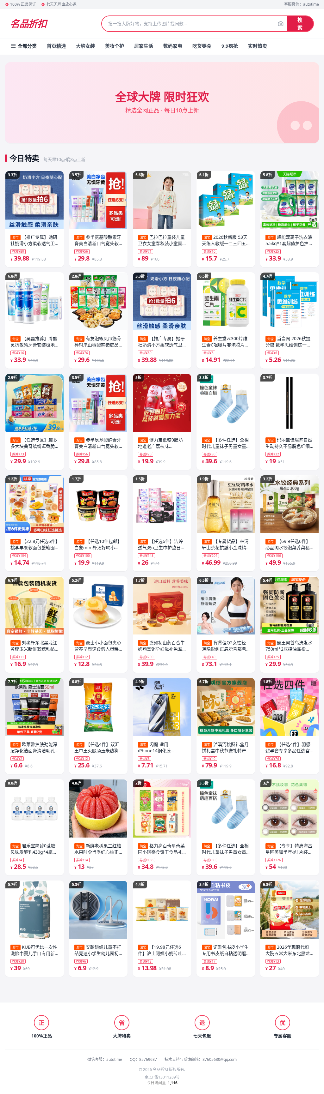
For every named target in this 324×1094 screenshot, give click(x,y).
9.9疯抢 (229, 46)
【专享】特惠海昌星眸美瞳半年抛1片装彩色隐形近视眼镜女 (288, 849)
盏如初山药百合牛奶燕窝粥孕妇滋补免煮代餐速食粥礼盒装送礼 (161, 646)
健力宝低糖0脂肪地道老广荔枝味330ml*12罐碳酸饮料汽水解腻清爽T (161, 443)
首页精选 (56, 46)
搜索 (299, 23)
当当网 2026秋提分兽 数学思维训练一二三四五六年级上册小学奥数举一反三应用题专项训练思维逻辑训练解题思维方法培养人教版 (288, 341)
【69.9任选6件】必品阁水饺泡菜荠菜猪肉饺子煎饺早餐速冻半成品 (287, 544)
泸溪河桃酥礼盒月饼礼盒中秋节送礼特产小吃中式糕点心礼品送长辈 (225, 747)
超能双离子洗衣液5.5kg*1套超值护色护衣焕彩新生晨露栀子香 (289, 240)
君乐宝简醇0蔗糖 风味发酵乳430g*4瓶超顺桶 (33, 849)
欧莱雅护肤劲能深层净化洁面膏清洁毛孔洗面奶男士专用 (33, 747)
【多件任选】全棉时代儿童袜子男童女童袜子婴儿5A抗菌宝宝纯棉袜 (225, 443)
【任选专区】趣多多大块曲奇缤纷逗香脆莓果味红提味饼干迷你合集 (33, 443)
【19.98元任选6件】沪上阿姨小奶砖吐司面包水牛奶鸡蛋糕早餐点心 (160, 950)
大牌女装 (85, 46)
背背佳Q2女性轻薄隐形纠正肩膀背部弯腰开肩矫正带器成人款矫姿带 (224, 646)
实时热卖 (257, 46)
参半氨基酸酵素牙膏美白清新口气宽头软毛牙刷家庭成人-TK (97, 240)
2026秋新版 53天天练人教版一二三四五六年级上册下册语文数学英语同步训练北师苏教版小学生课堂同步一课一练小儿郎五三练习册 (224, 240)
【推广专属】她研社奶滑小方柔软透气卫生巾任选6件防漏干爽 (33, 240)
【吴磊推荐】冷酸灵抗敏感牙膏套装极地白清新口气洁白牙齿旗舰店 (33, 341)
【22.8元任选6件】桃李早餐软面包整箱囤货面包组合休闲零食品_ (34, 544)
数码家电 (172, 46)
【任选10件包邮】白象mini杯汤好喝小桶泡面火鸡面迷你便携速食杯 (98, 544)
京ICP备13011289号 (162, 1077)
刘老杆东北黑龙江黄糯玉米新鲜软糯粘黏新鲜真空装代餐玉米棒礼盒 (33, 646)
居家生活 (143, 46)
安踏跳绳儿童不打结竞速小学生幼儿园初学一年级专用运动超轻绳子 (97, 950)
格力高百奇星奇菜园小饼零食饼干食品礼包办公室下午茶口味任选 (161, 849)
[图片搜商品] (280, 23)
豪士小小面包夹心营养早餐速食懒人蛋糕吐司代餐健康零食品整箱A (97, 646)
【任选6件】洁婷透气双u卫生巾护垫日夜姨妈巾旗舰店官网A (161, 544)
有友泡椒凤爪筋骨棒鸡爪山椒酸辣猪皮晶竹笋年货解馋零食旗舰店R (97, 341)
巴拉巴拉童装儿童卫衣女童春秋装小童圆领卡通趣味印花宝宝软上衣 (161, 240)
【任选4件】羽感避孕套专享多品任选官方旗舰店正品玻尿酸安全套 (287, 747)
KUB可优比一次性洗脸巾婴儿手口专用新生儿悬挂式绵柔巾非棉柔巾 (33, 950)
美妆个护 (114, 46)
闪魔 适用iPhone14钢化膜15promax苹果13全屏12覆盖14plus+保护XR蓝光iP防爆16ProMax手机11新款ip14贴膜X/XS (161, 747)
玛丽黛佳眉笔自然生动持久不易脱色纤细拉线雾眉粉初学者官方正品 (288, 443)
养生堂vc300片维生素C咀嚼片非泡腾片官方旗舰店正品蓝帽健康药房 (225, 341)
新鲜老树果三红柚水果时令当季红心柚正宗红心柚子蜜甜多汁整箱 (97, 849)
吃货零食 (201, 46)
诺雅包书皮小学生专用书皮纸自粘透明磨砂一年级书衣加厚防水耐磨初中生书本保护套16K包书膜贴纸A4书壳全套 (225, 950)
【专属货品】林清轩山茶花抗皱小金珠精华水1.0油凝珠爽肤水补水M (225, 544)
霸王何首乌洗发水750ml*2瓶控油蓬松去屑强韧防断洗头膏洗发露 (288, 646)
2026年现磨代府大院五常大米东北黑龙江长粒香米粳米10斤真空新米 (287, 950)
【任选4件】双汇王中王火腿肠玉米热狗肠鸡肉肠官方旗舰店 (96, 747)
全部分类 (27, 46)
